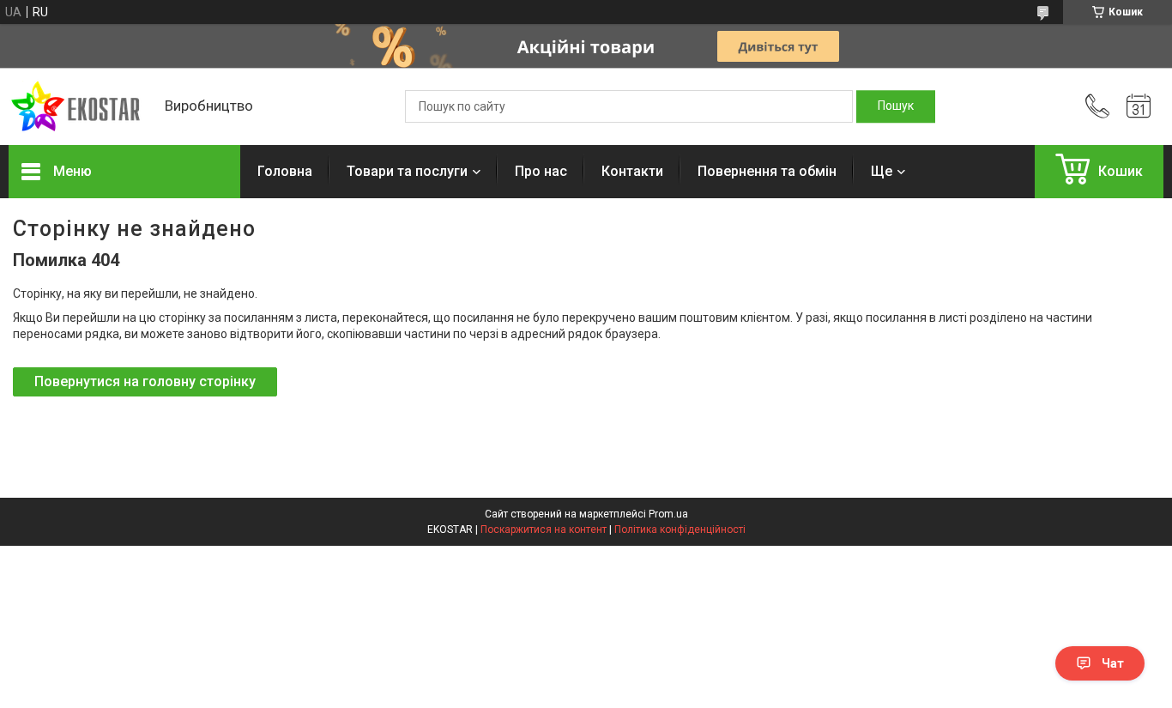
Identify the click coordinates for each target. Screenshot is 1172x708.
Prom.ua (668, 514)
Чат (1113, 663)
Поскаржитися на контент (543, 529)
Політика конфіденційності (680, 529)
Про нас (541, 171)
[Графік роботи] (1139, 106)
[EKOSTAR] (78, 106)
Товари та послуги (407, 171)
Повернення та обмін (767, 171)
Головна (284, 171)
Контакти (632, 171)
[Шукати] (895, 106)
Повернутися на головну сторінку (145, 381)
